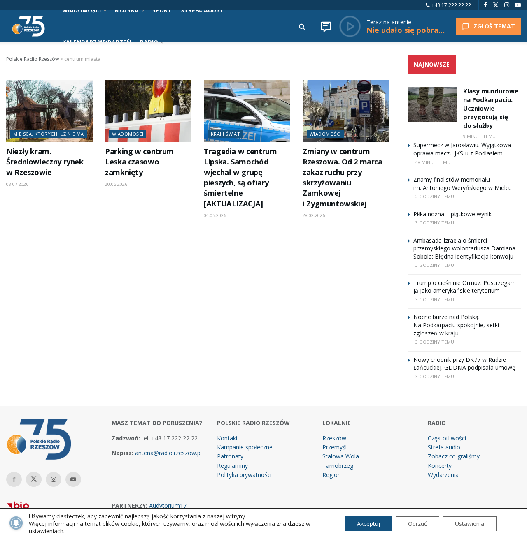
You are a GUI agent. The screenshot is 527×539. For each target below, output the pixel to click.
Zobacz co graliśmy (454, 456)
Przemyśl (334, 447)
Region (331, 475)
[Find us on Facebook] (485, 5)
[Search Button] (302, 26)
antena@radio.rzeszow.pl (168, 453)
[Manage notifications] (16, 523)
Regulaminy (232, 466)
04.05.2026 (215, 215)
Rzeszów (334, 438)
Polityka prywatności (244, 475)
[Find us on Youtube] (518, 5)
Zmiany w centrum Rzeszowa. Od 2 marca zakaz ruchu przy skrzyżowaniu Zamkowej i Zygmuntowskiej (342, 177)
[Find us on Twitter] (496, 5)
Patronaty (230, 456)
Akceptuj (368, 523)
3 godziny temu (434, 223)
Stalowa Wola (340, 456)
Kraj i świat (225, 134)
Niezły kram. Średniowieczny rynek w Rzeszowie (45, 161)
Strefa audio (444, 447)
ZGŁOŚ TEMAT (494, 26)
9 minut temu (479, 136)
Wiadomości (127, 134)
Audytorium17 (168, 505)
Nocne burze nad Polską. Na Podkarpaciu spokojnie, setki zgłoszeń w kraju (456, 325)
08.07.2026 (17, 184)
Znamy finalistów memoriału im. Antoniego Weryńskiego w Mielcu (462, 184)
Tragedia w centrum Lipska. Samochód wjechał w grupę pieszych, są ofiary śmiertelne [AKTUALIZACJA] (240, 177)
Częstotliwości (447, 438)
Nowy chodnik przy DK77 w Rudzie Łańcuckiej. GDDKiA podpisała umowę (464, 364)
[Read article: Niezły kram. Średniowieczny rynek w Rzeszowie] (49, 111)
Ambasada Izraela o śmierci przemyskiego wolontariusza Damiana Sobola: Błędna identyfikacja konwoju (464, 248)
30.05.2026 (116, 184)
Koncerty (440, 466)
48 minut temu (432, 162)
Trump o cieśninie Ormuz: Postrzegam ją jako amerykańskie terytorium (464, 287)
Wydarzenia (443, 475)
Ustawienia (469, 523)
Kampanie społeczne (245, 447)
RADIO (149, 42)
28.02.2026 (314, 215)
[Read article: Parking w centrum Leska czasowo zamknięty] (148, 111)
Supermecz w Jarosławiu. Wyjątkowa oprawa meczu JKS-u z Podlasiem (462, 149)
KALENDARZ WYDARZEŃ (96, 42)
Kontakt (227, 438)
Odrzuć (417, 523)
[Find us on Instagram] (506, 5)
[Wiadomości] (326, 26)
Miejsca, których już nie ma (48, 134)
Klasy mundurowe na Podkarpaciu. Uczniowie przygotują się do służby (490, 108)
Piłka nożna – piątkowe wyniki (453, 214)
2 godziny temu (434, 196)
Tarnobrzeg (337, 466)
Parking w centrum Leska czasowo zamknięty (139, 161)
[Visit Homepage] (28, 26)
